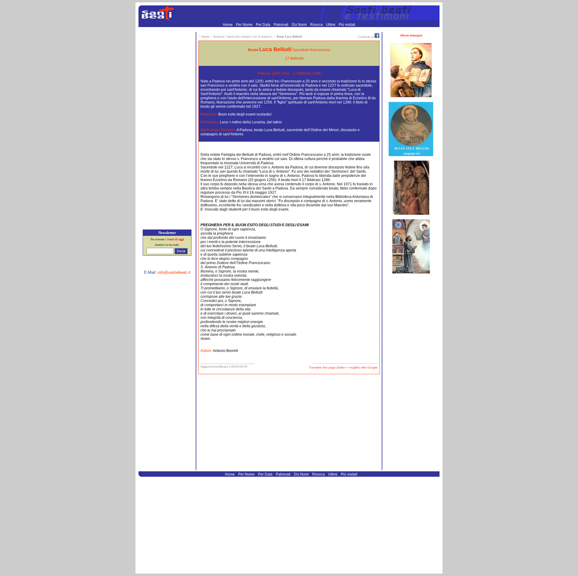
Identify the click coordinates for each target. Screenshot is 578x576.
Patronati (281, 25)
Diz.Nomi (300, 25)
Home (228, 25)
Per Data (263, 25)
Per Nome (244, 25)
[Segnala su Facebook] (376, 37)
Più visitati (347, 25)
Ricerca (317, 25)
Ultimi (331, 25)
